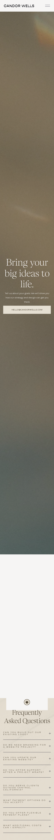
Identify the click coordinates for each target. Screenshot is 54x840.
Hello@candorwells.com (27, 310)
